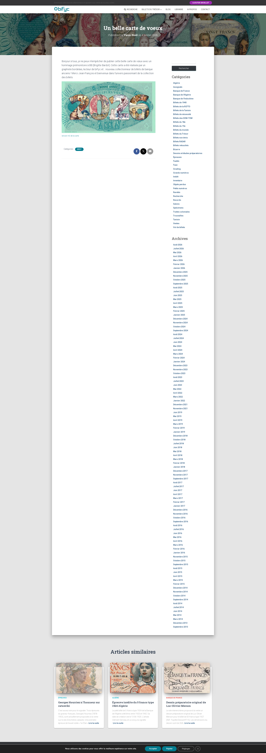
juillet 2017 (178, 486)
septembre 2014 (180, 599)
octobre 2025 (179, 280)
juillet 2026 (178, 248)
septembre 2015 (180, 564)
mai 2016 (177, 537)
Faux (175, 165)
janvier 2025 (179, 315)
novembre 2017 (180, 475)
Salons (176, 204)
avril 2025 (177, 303)
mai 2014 (177, 615)
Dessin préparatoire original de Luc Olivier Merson (186, 704)
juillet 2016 (178, 529)
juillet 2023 (178, 381)
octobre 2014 (179, 596)
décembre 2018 (180, 436)
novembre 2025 (180, 276)
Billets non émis (180, 138)
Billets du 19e (179, 126)
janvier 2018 (179, 467)
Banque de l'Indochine (183, 99)
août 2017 (177, 482)
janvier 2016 (179, 553)
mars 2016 (178, 545)
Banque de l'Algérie (182, 95)
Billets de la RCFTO (181, 106)
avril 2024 (177, 350)
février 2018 (179, 463)
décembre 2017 (180, 471)
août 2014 (177, 603)
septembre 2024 (180, 330)
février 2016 (179, 549)
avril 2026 (177, 256)
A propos (192, 9)
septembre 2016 (180, 521)
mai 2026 (177, 252)
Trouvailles (178, 216)
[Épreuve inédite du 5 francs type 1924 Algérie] (133, 678)
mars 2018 (178, 459)
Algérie (176, 83)
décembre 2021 (180, 404)
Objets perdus (179, 184)
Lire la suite (94, 723)
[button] (161, 9)
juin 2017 (177, 490)
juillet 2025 (178, 291)
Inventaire (177, 180)
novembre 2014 (180, 592)
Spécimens (178, 208)
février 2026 (179, 264)
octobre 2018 (179, 440)
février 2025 (179, 311)
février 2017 (179, 502)
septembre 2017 (180, 479)
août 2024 (177, 334)
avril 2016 (177, 541)
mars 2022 (178, 397)
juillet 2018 (178, 443)
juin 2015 (177, 572)
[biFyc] (61, 9)
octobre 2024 (179, 327)
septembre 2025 (180, 284)
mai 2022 (177, 389)
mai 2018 (177, 451)
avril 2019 (177, 420)
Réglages (186, 748)
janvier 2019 (179, 432)
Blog (168, 9)
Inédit (79, 149)
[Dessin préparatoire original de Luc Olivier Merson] (187, 678)
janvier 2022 (179, 401)
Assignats (177, 87)
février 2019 (179, 428)
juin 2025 (177, 295)
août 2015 (177, 568)
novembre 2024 (180, 323)
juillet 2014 (178, 607)
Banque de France (181, 91)
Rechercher (184, 68)
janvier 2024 (179, 362)
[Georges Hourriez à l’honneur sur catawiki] (79, 678)
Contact (205, 9)
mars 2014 (178, 619)
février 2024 (179, 358)
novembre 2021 (180, 408)
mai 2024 (177, 346)
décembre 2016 (180, 510)
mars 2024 (178, 354)
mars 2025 (178, 307)
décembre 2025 (180, 272)
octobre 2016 (179, 518)
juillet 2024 (178, 338)
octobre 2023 (179, 373)
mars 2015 (178, 580)
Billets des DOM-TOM (182, 118)
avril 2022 (177, 393)
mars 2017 (178, 498)
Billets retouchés (181, 145)
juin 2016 (177, 533)
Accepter (153, 748)
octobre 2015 (179, 560)
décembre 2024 (180, 319)
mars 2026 (178, 260)
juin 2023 (177, 385)
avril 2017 (177, 494)
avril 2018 (177, 455)
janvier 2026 (179, 268)
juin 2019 (177, 412)
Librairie (179, 9)
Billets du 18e (179, 122)
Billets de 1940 (179, 102)
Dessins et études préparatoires (187, 153)
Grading (177, 169)
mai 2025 (177, 299)
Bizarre (176, 149)
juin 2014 (177, 611)
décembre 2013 (180, 623)
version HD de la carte (70, 136)
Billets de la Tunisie (182, 110)
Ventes (176, 223)
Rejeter (169, 748)
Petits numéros (180, 188)
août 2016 (177, 525)
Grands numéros (181, 173)
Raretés (176, 192)
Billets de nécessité (182, 114)
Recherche (132, 9)
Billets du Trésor (151, 9)
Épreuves (177, 157)
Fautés (176, 161)
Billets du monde (181, 130)
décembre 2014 (180, 588)
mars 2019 (178, 424)
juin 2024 (177, 342)
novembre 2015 (180, 557)
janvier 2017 (179, 506)
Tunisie (176, 219)
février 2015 (179, 584)
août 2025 (177, 288)
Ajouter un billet (200, 3)
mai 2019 (177, 416)
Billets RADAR (179, 141)
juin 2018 (177, 447)
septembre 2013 (180, 627)
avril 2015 (177, 576)
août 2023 (177, 377)
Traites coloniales (181, 212)
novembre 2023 (180, 369)
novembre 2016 (180, 514)
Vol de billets (179, 227)
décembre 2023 (180, 365)
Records (177, 200)
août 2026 (177, 245)
